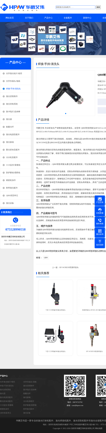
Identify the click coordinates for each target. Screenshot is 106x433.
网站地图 (98, 428)
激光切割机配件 (81, 420)
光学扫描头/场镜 (13, 81)
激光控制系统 (12, 104)
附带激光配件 (12, 188)
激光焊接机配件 (63, 420)
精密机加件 (11, 180)
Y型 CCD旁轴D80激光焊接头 (56, 310)
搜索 (98, 7)
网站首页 (10, 18)
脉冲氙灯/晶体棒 (13, 112)
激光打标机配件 (45, 420)
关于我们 (29, 18)
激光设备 (10, 203)
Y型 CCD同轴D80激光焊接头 (56, 351)
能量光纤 (10, 127)
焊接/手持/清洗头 (13, 89)
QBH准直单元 (12, 195)
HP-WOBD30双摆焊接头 (69, 267)
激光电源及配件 (13, 134)
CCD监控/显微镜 (13, 165)
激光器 (9, 119)
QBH (46, 258)
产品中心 (48, 18)
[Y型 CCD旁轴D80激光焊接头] (55, 294)
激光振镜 (10, 142)
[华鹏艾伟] (24, 7)
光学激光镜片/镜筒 (14, 73)
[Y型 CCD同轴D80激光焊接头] (55, 335)
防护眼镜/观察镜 (13, 173)
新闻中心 (87, 18)
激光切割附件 (12, 96)
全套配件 (68, 18)
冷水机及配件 (12, 157)
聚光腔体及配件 (13, 150)
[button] (50, 52)
